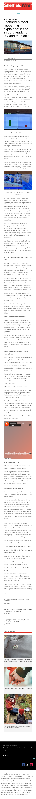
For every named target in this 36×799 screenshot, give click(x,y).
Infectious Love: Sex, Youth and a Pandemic (18, 688)
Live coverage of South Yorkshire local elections (16, 600)
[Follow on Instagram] (31, 764)
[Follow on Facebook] (23, 764)
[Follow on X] (27, 764)
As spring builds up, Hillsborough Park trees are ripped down (16, 620)
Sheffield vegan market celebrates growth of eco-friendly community (18, 610)
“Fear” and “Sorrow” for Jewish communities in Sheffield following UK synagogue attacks (18, 660)
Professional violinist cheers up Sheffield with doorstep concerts (17, 726)
